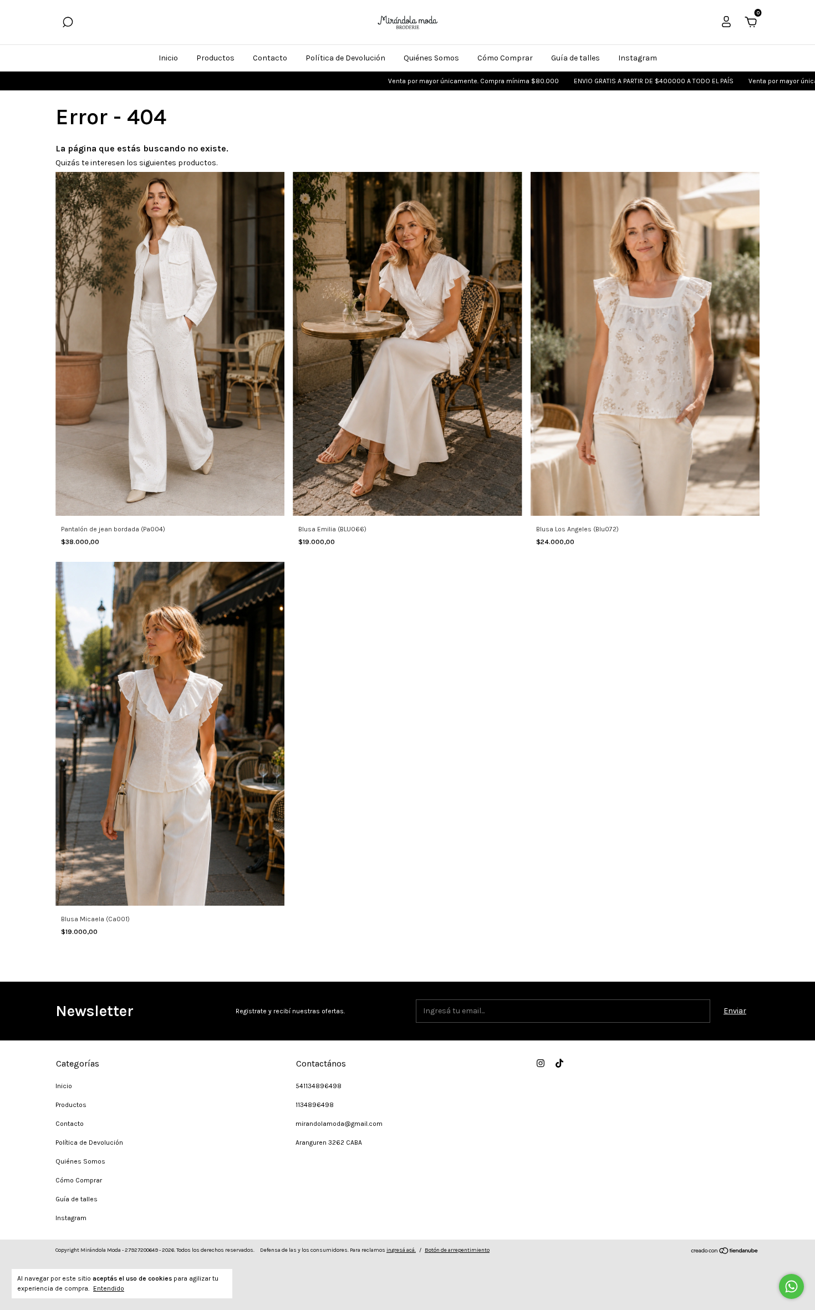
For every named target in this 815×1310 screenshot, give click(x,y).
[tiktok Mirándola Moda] (559, 1063)
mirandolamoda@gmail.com (339, 1124)
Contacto (270, 58)
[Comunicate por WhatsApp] (791, 1286)
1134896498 (315, 1105)
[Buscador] (67, 23)
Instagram (637, 58)
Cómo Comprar (505, 58)
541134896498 (319, 1086)
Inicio (168, 58)
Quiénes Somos (431, 58)
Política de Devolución (345, 58)
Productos (215, 58)
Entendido (108, 1288)
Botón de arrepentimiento (457, 1250)
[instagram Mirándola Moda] (540, 1063)
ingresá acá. (401, 1250)
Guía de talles (575, 58)
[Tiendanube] (725, 1252)
